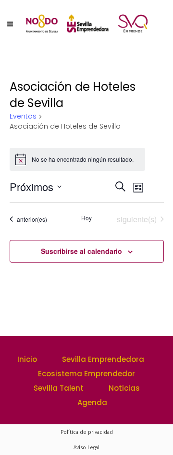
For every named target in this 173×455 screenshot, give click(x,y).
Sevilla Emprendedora (103, 359)
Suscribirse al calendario (81, 251)
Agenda (92, 402)
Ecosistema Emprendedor (86, 374)
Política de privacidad (87, 432)
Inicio (27, 359)
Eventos (23, 116)
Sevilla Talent (59, 388)
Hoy (86, 218)
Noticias (124, 388)
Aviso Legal (86, 447)
